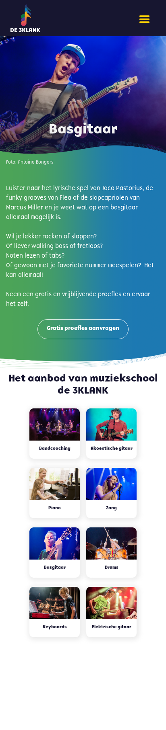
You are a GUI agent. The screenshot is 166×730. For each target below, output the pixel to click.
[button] (144, 19)
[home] (50, 18)
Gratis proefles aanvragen (83, 329)
